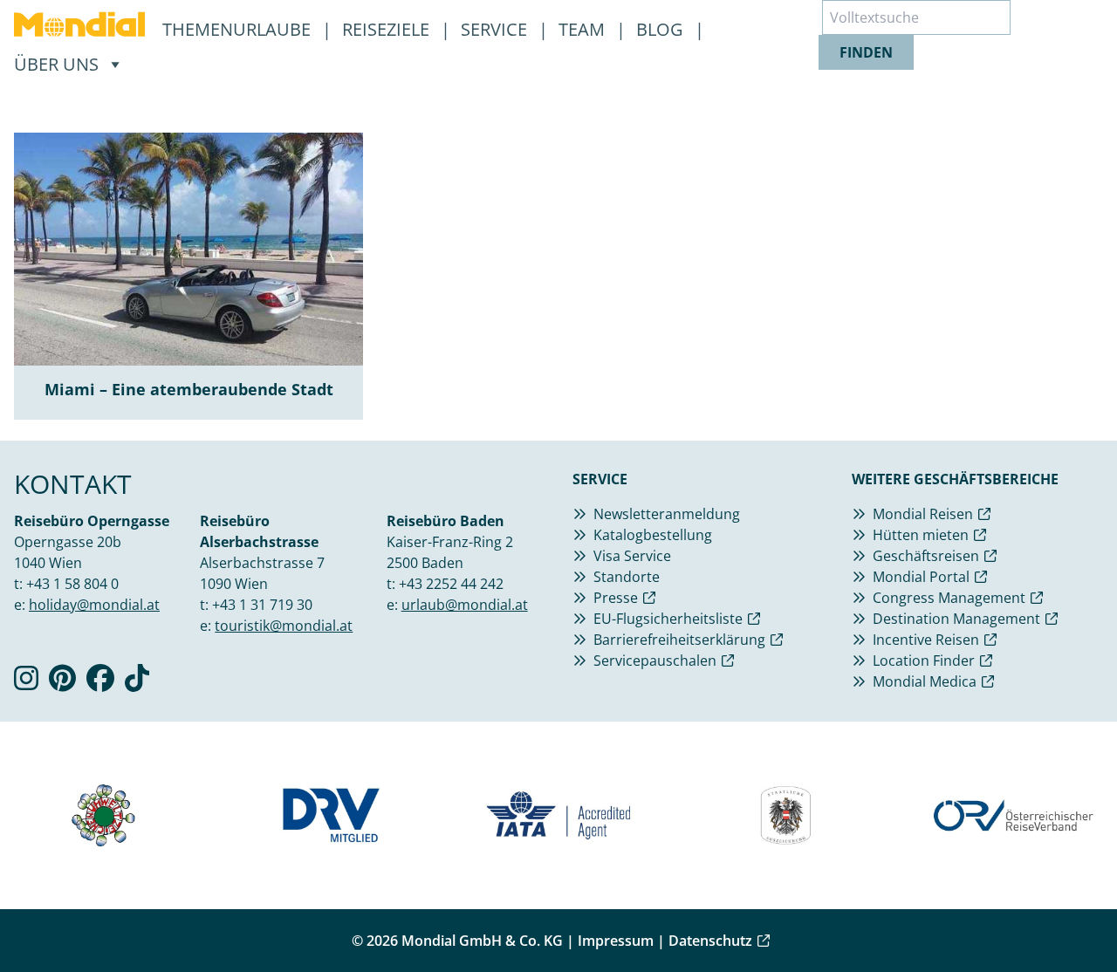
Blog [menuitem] (662, 29)
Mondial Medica (925, 681)
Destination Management (956, 618)
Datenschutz (710, 940)
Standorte (626, 576)
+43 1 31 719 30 (262, 604)
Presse (615, 597)
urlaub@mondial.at (464, 604)
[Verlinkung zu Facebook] (100, 683)
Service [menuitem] (496, 29)
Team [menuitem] (583, 29)
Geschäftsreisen (926, 555)
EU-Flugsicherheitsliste (668, 618)
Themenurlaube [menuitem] (238, 29)
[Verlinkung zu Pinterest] (62, 683)
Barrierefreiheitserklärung (679, 639)
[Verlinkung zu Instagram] (26, 683)
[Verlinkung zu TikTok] (137, 683)
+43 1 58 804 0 (72, 583)
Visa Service (632, 555)
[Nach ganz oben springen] (1061, 916)
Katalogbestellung (652, 534)
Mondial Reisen (923, 514)
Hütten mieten (921, 534)
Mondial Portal (921, 576)
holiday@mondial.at (94, 604)
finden (866, 52)
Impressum (616, 940)
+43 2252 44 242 (451, 583)
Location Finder (924, 660)
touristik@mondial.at (284, 625)
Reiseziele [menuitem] (388, 29)
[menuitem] (79, 24)
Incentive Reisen (926, 639)
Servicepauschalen (654, 660)
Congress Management (949, 597)
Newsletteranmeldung (666, 514)
